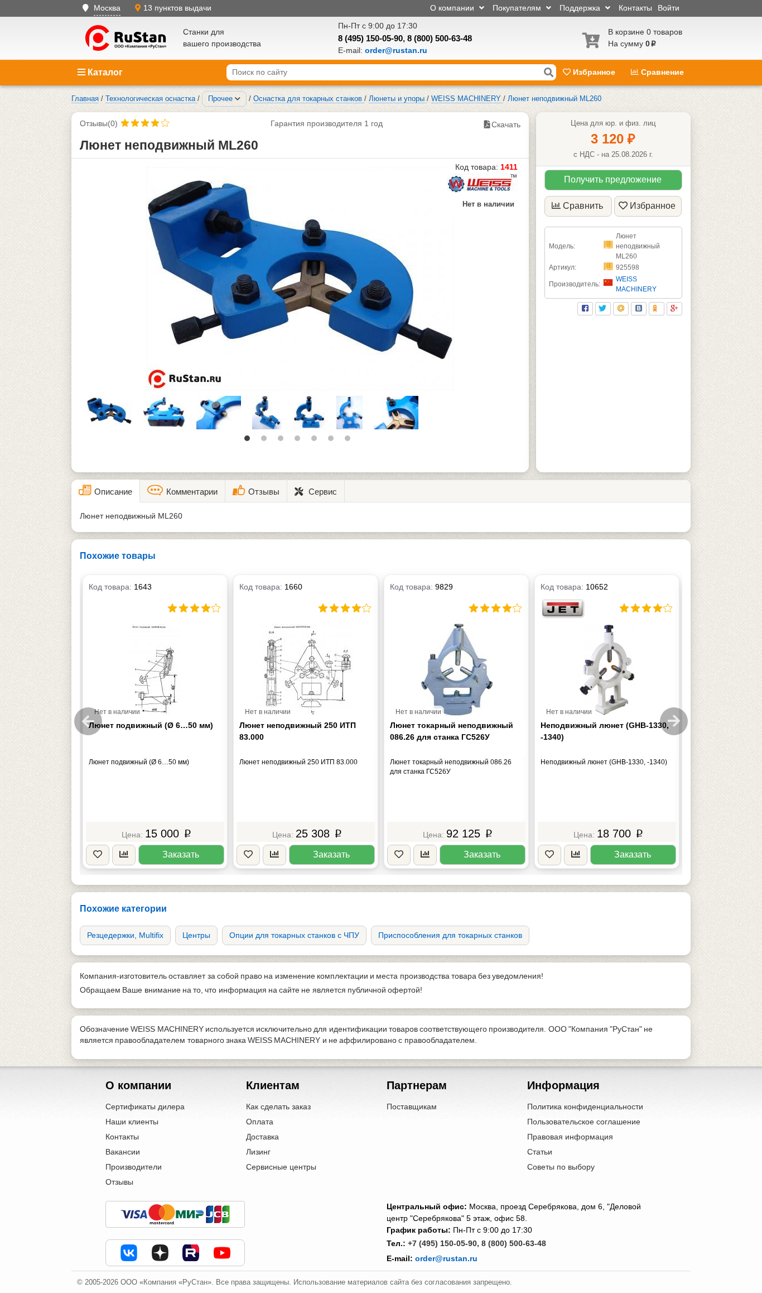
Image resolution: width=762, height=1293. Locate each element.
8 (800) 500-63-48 (439, 38)
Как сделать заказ (278, 1106)
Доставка (262, 1136)
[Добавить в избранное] (97, 855)
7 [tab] (350, 441)
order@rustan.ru (446, 1258)
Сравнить (583, 205)
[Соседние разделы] (237, 98)
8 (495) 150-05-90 (370, 38)
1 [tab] (249, 441)
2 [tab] (266, 441)
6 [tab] (333, 441)
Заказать (180, 854)
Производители (133, 1166)
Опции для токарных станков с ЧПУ (294, 935)
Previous (88, 721)
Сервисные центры (281, 1166)
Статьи (539, 1151)
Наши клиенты (131, 1121)
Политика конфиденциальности (585, 1106)
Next (674, 721)
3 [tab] (283, 441)
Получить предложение (613, 179)
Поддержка (581, 7)
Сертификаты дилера (145, 1106)
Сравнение (661, 72)
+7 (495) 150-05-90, (443, 1243)
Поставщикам (412, 1106)
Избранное (594, 72)
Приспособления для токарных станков (450, 935)
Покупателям (518, 7)
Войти (668, 7)
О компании (453, 7)
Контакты (635, 7)
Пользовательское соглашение (583, 1121)
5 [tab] (316, 441)
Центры (196, 935)
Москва (107, 7)
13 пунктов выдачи (177, 7)
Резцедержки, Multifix (125, 935)
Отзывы (119, 1181)
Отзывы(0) (99, 123)
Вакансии (122, 1151)
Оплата (259, 1121)
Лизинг (258, 1151)
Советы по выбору (561, 1166)
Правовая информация (570, 1136)
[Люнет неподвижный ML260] (300, 278)
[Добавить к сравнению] (124, 855)
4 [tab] (300, 441)
